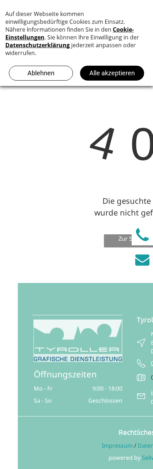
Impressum (117, 445)
